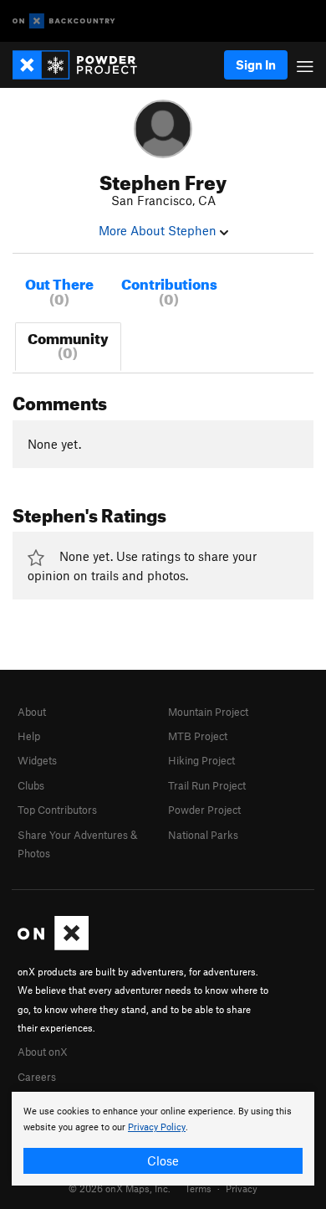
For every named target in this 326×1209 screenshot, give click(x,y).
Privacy (241, 1188)
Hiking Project (201, 760)
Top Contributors (57, 809)
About (32, 711)
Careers (37, 1076)
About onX (43, 1051)
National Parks (203, 834)
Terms (198, 1188)
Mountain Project (208, 711)
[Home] (83, 65)
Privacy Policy (157, 1127)
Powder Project (204, 809)
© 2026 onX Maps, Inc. (120, 1188)
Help (29, 736)
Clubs (31, 785)
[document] (163, 1139)
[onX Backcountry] (64, 21)
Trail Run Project (207, 785)
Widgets (37, 760)
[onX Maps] (53, 946)
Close (163, 1160)
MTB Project (197, 736)
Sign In (256, 64)
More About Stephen (159, 230)
